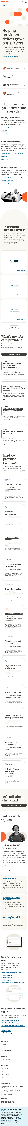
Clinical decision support (12, 539)
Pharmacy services (13, 692)
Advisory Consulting (13, 484)
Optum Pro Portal (6, 975)
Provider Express (6, 980)
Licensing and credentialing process (12, 1023)
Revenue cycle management (11, 743)
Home (4, 5)
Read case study (6, 184)
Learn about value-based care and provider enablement (11, 179)
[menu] (25, 2)
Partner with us (7, 871)
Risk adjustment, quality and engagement (12, 771)
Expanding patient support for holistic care (13, 432)
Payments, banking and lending (13, 667)
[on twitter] (9, 1102)
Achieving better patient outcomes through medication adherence (12, 365)
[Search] (22, 2)
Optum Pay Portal (6, 977)
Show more (14, 327)
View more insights (14, 354)
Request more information (14, 805)
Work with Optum (9, 878)
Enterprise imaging (13, 589)
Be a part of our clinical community (11, 918)
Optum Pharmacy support (9, 1033)
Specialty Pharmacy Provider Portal (12, 982)
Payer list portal (6, 1030)
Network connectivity (14, 614)
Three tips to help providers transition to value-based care (13, 410)
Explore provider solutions (11, 56)
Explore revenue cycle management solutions (12, 155)
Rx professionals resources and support (13, 1025)
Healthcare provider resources (10, 1020)
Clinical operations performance (13, 565)
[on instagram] (13, 1102)
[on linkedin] (2, 1102)
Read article (4, 134)
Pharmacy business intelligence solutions (14, 717)
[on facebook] (6, 1102)
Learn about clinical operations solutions (10, 129)
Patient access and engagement (13, 642)
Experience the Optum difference (11, 899)
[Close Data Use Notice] (26, 1110)
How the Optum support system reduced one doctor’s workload (14, 388)
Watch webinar (5, 160)
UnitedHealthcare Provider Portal (11, 972)
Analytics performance (10, 513)
